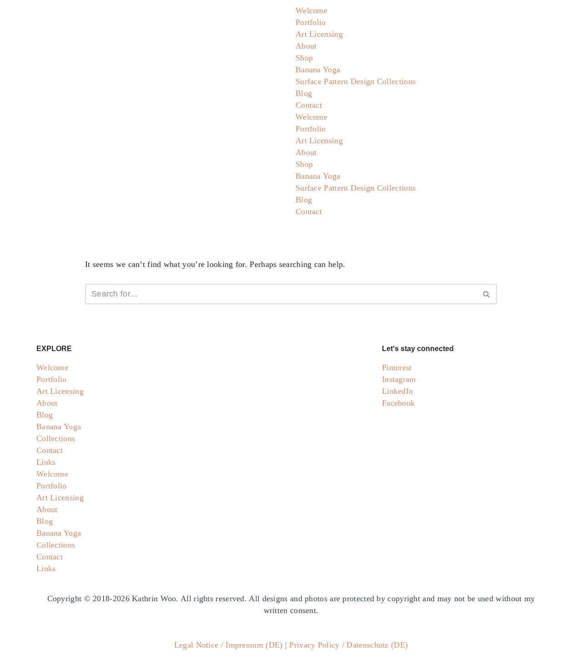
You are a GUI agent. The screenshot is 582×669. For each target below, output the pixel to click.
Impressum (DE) (254, 644)
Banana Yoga (318, 69)
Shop (304, 57)
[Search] (487, 294)
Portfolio (311, 22)
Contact (309, 105)
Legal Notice (196, 644)
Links (46, 462)
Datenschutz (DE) (377, 644)
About (306, 45)
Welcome (311, 10)
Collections (55, 438)
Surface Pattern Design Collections (356, 81)
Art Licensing (319, 34)
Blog (304, 93)
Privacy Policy (314, 644)
